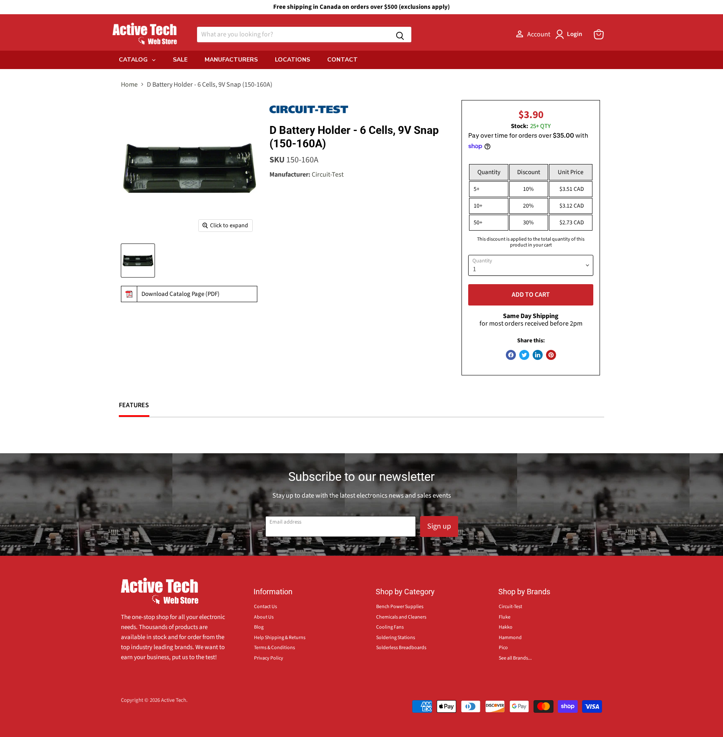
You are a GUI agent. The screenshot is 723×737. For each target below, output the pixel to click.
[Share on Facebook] (511, 355)
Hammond (510, 637)
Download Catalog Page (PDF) (180, 294)
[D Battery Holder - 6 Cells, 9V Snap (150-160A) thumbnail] (137, 260)
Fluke (504, 617)
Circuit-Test (328, 174)
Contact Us (265, 606)
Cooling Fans (390, 627)
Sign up (439, 526)
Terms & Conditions (274, 647)
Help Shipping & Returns (279, 637)
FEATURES (134, 405)
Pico (503, 647)
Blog (259, 627)
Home (129, 84)
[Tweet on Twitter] (524, 355)
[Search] (400, 34)
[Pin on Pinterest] (551, 355)
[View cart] (599, 34)
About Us (264, 617)
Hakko (506, 627)
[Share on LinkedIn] (538, 355)
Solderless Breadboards (401, 647)
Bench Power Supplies (399, 606)
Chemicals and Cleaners (401, 617)
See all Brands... (515, 658)
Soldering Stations (395, 637)
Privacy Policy (268, 658)
